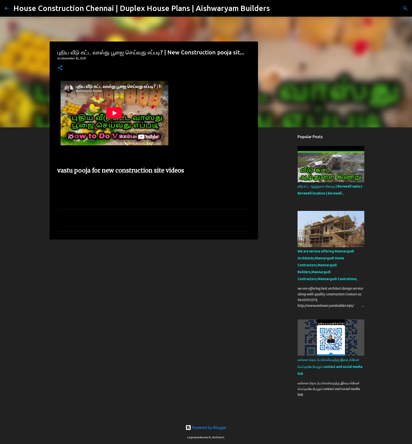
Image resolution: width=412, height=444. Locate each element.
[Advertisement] (154, 280)
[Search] (276, 8)
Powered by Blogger (209, 427)
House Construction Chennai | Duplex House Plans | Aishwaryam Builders (141, 8)
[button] (60, 68)
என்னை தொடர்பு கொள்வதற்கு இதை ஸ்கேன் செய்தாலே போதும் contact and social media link (330, 367)
